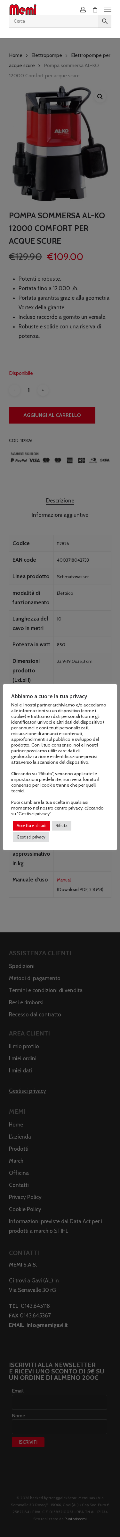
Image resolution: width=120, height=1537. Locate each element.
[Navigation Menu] (107, 9)
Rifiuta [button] (62, 825)
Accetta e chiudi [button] (31, 825)
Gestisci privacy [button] (31, 836)
